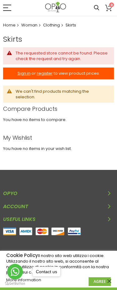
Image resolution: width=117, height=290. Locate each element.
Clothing (51, 25)
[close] (109, 281)
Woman (29, 25)
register (45, 73)
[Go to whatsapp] (15, 271)
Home (9, 25)
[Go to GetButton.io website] (15, 284)
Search (96, 7)
